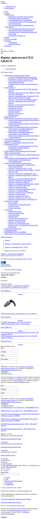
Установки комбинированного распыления (22, 77)
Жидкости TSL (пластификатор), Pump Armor (23, 225)
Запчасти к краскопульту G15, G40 (19, 197)
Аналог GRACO (10, 87)
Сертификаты (12, 42)
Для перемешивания (15, 161)
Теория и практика (14, 44)
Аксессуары (12, 34)
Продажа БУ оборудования (13, 481)
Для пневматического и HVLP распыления (22, 22)
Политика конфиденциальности (11, 502)
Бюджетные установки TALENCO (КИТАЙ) (22, 79)
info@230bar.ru (9, 8)
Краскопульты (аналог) (15, 106)
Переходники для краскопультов (18, 223)
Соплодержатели (13, 215)
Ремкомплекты (13, 216)
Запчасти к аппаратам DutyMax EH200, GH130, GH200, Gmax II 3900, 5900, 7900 (23, 184)
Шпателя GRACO (10, 117)
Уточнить (19, 269)
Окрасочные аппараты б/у (16, 35)
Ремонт (7, 37)
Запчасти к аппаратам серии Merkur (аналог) (22, 99)
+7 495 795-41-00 (10, 6)
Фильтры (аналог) (14, 111)
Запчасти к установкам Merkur (18, 191)
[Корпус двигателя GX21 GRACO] (12, 254)
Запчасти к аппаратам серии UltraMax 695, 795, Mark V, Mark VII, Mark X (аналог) (23, 97)
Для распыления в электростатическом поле (22, 32)
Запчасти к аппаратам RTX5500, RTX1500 (22, 179)
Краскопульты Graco (15, 211)
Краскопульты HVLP (11, 144)
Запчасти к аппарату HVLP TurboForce (21, 192)
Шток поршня (13, 203)
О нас (6, 11)
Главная (7, 477)
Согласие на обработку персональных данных (16, 499)
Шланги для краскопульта (16, 222)
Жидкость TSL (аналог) (16, 113)
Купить (20, 294)
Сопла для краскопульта (16, 213)
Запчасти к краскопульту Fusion (18, 196)
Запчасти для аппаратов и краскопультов (18, 163)
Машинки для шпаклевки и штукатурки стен (19, 142)
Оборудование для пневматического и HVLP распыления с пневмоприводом (23, 147)
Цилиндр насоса (13, 206)
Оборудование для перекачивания (19, 160)
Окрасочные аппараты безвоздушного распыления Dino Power (20, 81)
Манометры (12, 227)
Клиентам (8, 41)
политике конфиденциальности (11, 370)
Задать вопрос (5, 264)
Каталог (7, 13)
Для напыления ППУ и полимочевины (21, 25)
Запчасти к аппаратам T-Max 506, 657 (20, 180)
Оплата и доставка (11, 39)
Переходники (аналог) (15, 110)
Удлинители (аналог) (15, 108)
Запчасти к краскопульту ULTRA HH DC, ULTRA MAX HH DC (21, 166)
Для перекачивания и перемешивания (20, 30)
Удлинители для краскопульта (18, 218)
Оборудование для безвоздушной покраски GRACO (22, 118)
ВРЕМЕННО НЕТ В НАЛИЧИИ (15, 232)
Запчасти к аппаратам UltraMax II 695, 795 (22, 173)
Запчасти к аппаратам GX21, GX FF (20, 168)
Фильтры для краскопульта (17, 220)
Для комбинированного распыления (20, 20)
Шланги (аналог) (13, 115)
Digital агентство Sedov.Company (17, 505)
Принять (4, 517)
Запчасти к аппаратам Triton (17, 187)
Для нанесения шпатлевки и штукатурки (21, 29)
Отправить (5, 372)
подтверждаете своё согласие (17, 510)
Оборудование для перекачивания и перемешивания (22, 158)
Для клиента (9, 483)
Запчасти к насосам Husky (16, 194)
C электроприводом (14, 149)
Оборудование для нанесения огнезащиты (18, 234)
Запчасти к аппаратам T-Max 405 (19, 182)
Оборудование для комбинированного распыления (21, 127)
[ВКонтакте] (2, 262)
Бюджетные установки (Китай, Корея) (20, 16)
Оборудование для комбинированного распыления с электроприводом (20, 133)
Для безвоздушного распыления (18, 18)
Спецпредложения (14, 23)
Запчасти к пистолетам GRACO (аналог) (21, 105)
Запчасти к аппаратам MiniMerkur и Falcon (22, 189)
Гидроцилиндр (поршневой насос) (19, 204)
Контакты (8, 46)
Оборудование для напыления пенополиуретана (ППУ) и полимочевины (20, 152)
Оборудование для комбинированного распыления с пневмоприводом (20, 129)
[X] (4, 262)
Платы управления (14, 208)
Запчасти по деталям (11, 201)
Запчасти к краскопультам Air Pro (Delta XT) (22, 199)
